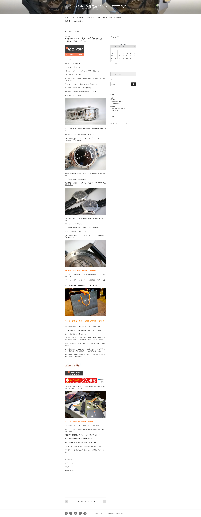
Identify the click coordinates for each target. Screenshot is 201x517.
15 (130, 53)
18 (115, 55)
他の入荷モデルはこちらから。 (74, 95)
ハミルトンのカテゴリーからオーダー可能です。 (109, 17)
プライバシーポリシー (100, 513)
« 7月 (115, 63)
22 (130, 55)
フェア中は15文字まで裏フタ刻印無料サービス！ (80, 438)
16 (134, 53)
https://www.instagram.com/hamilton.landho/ (121, 123)
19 (119, 55)
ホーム (66, 17)
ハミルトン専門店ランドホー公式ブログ (100, 6)
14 (127, 53)
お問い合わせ (90, 17)
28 (127, 58)
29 (130, 58)
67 (94, 501)
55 (82, 501)
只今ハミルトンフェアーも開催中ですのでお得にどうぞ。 (81, 84)
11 (115, 53)
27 (123, 58)
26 (119, 58)
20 (123, 55)
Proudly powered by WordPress (115, 513)
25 (115, 58)
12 (119, 53)
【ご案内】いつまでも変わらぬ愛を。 (74, 21)
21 (127, 55)
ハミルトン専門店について (77, 17)
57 (88, 501)
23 (134, 55)
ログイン (112, 116)
